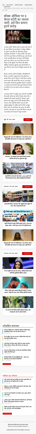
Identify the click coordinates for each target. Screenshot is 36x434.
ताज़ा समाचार (9, 5)
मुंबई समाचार (7, 6)
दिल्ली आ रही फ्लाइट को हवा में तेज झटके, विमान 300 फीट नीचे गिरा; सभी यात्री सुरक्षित (17, 407)
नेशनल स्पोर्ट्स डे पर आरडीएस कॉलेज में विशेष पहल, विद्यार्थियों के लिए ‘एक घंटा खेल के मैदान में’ (17, 330)
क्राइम (12, 424)
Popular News (6, 364)
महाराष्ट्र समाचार (28, 5)
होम (3, 5)
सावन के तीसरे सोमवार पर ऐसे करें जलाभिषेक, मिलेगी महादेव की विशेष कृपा (17, 351)
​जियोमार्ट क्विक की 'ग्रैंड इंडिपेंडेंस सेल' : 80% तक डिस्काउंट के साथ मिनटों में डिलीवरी (16, 358)
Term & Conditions (17, 426)
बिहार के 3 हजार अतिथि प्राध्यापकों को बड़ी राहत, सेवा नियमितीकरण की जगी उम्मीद (17, 387)
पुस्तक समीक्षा (25, 424)
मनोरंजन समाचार (19, 5)
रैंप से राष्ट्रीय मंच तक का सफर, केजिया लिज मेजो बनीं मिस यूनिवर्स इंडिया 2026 (18, 272)
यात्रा (22, 424)
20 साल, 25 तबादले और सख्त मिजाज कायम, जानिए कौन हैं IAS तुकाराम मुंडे (18, 157)
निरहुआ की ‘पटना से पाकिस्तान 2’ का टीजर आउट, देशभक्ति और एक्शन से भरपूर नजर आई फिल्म (18, 138)
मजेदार (17, 424)
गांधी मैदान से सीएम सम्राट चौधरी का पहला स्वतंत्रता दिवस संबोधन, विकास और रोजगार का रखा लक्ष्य (17, 344)
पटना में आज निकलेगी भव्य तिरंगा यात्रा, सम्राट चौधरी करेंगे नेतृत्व (17, 394)
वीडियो (9, 424)
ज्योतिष (14, 424)
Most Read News (7, 413)
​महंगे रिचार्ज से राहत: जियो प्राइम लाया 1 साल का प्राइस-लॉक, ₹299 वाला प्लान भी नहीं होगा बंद (18, 224)
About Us (10, 426)
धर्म (20, 424)
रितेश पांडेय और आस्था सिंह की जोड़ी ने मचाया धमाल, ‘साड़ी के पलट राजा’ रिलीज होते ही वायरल (18, 291)
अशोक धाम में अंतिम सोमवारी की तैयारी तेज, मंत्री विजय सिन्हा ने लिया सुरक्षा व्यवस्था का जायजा (18, 400)
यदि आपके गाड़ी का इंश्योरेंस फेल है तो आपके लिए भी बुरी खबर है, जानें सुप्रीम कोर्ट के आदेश (17, 380)
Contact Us (25, 426)
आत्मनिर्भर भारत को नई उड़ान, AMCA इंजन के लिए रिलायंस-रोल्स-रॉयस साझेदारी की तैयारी (18, 177)
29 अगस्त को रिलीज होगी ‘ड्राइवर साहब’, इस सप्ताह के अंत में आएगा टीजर (18, 311)
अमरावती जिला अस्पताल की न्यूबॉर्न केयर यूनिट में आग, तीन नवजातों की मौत (18, 205)
